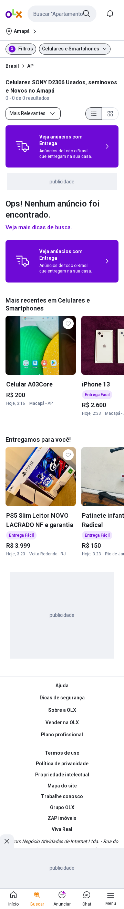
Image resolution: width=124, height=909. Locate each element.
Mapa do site (62, 785)
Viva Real (62, 829)
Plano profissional (62, 734)
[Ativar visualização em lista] (93, 113)
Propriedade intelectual (62, 774)
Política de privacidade (62, 763)
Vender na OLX (62, 722)
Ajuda (62, 685)
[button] (62, 14)
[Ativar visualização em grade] (110, 113)
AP (30, 66)
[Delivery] (22, 146)
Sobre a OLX (62, 710)
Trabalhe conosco (62, 796)
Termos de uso (62, 753)
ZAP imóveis (62, 818)
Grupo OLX (62, 807)
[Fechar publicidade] (7, 841)
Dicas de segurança (62, 697)
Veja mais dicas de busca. (39, 227)
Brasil (12, 66)
